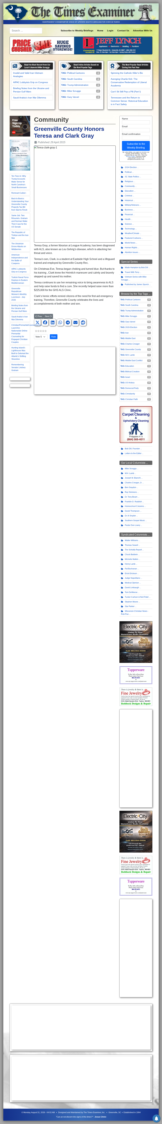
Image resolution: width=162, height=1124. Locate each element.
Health (128, 219)
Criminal (128, 196)
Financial (129, 214)
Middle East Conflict (133, 360)
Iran (127, 333)
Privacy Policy (130, 156)
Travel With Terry (132, 272)
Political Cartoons (76, 73)
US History (129, 383)
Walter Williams (131, 540)
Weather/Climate (132, 233)
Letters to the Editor (133, 453)
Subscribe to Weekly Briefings (77, 30)
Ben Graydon (130, 487)
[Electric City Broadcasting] (135, 642)
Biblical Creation (132, 372)
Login (110, 30)
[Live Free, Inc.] (20, 155)
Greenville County (133, 349)
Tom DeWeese (131, 592)
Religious (129, 181)
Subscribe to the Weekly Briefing (136, 146)
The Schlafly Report (133, 550)
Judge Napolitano (132, 578)
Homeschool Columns (134, 506)
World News (130, 243)
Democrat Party (132, 388)
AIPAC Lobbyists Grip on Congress (30, 82)
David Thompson (132, 511)
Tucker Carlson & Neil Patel (137, 597)
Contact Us (123, 30)
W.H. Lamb (130, 355)
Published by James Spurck (137, 284)
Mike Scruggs (74, 91)
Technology (130, 229)
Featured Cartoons (133, 238)
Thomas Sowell (131, 545)
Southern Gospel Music (135, 520)
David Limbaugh (132, 587)
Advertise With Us (142, 30)
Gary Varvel (73, 97)
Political (128, 172)
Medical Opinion (132, 583)
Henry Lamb (130, 564)
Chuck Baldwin (131, 554)
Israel (127, 377)
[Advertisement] (75, 371)
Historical (129, 200)
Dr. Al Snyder (130, 516)
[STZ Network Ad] (20, 126)
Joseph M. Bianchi (133, 478)
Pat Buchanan (131, 569)
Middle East (130, 338)
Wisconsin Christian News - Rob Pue (134, 612)
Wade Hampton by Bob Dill (136, 267)
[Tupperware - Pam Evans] (135, 675)
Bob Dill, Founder (132, 449)
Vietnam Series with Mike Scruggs (133, 278)
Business (129, 210)
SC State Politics (132, 177)
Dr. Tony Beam (131, 497)
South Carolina (74, 79)
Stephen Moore (131, 602)
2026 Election (131, 327)
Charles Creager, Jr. (133, 483)
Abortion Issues (131, 252)
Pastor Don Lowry (132, 525)
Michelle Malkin (131, 559)
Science (128, 224)
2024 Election (131, 167)
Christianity (130, 394)
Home (100, 30)
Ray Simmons (131, 492)
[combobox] (26, 31)
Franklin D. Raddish (133, 502)
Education (129, 191)
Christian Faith (131, 399)
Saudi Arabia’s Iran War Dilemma (29, 97)
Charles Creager (132, 344)
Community (130, 186)
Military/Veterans (132, 205)
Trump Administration (77, 85)
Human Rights (131, 247)
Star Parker (129, 606)
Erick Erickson (131, 573)
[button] (37, 323)
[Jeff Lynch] (81, 45)
